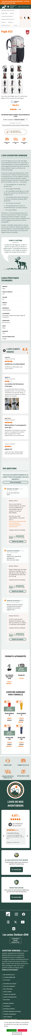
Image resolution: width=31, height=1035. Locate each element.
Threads (8, 922)
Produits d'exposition (9, 1014)
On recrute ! (6, 980)
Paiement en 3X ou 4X (7, 143)
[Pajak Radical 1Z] (21, 711)
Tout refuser (23, 1030)
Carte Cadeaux (7, 1017)
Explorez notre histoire (10, 970)
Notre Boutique (7, 989)
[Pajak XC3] (4, 68)
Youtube (22, 922)
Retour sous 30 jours (24, 143)
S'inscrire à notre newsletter (15, 940)
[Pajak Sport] (27, 32)
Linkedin (14, 928)
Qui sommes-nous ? (9, 974)
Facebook (23, 914)
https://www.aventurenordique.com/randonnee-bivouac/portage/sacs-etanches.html (17, 524)
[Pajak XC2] (21, 672)
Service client (8, 765)
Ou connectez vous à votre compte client (15, 125)
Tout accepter (12, 1030)
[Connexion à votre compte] (25, 18)
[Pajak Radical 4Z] (9, 711)
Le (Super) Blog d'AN (9, 977)
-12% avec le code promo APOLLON (11, 1)
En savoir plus (16, 869)
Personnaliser (17, 1033)
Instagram (16, 914)
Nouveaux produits (9, 1009)
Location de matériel (9, 994)
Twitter (15, 922)
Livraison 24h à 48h (15, 143)
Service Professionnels (9, 997)
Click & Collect (7, 991)
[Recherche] (21, 18)
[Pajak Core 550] (9, 735)
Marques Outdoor (8, 1003)
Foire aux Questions (9, 986)
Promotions (6, 1006)
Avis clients (6, 999)
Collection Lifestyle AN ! (10, 1019)
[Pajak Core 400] (21, 735)
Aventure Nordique (11, 950)
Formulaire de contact (9, 983)
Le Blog (8, 914)
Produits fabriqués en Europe (12, 1011)
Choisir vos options (8, 119)
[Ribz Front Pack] (9, 673)
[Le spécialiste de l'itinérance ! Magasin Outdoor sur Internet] (4, 7)
